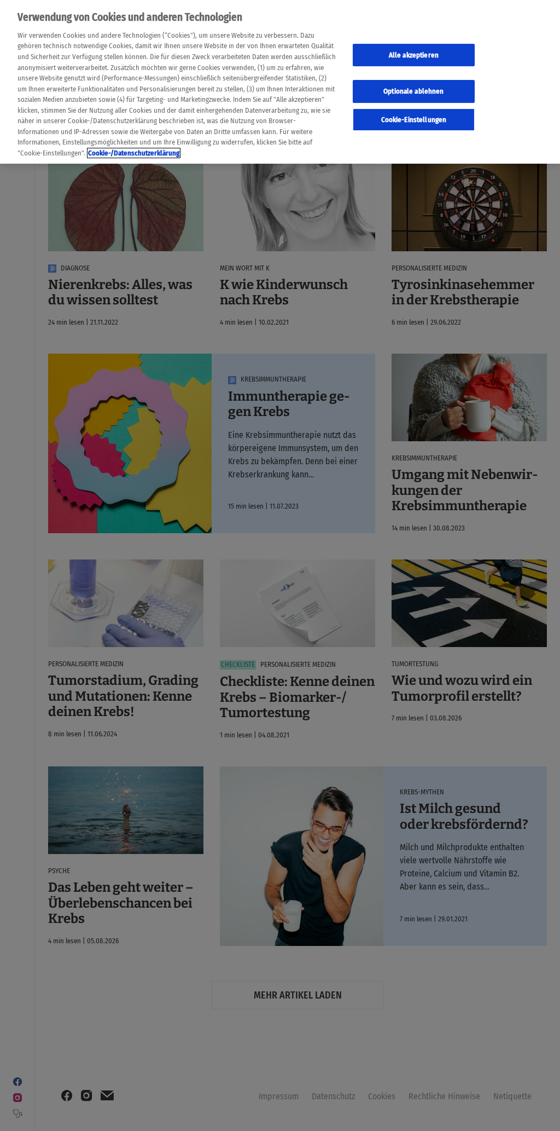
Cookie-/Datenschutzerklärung (133, 153)
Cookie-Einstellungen (414, 120)
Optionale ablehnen (413, 91)
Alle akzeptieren (414, 55)
